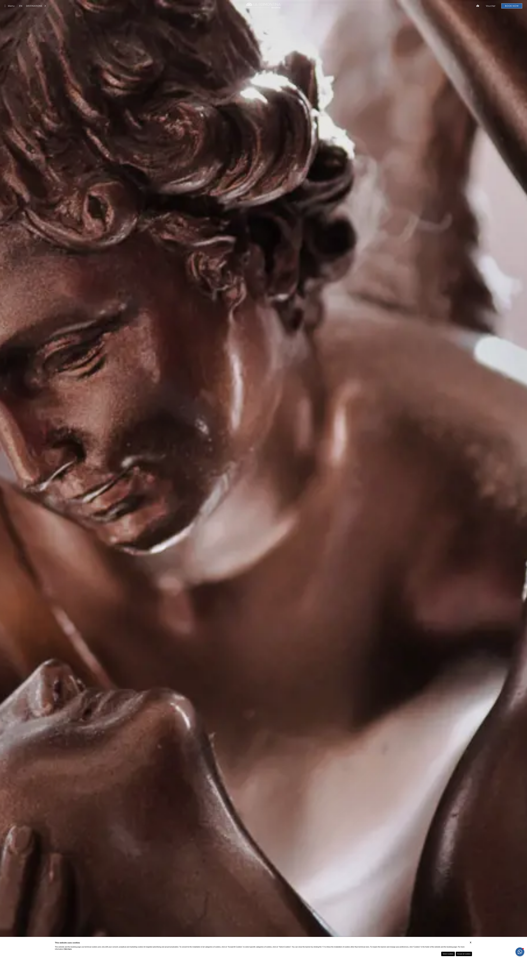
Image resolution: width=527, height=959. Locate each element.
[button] (519, 951)
